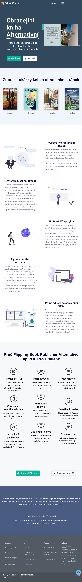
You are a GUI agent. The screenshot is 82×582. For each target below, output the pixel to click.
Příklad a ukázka (10, 565)
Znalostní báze (49, 547)
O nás (27, 547)
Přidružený (28, 564)
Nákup (7, 553)
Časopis (10, 113)
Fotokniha (51, 113)
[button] (63, 3)
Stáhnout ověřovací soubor (50, 553)
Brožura (31, 113)
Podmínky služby (30, 559)
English (53, 3)
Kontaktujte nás (49, 559)
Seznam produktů (11, 548)
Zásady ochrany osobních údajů (30, 553)
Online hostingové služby (11, 559)
